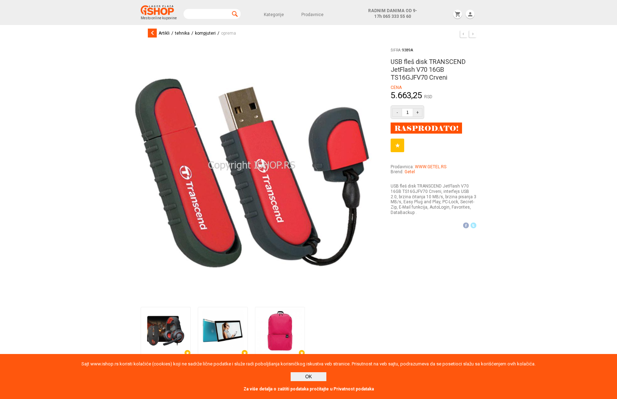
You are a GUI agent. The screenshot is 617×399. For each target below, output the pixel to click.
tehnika (182, 33)
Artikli (164, 33)
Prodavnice (312, 14)
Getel (410, 171)
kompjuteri (205, 33)
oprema (228, 33)
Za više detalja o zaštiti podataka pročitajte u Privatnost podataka (309, 388)
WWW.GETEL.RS (430, 166)
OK (308, 376)
